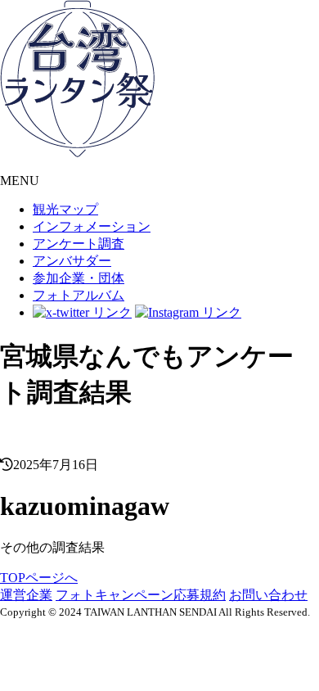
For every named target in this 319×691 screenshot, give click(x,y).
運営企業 (26, 595)
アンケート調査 (78, 244)
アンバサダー (72, 261)
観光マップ (65, 209)
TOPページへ (39, 578)
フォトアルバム (78, 295)
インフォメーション (92, 226)
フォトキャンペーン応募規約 (141, 595)
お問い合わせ (268, 595)
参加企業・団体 (78, 278)
